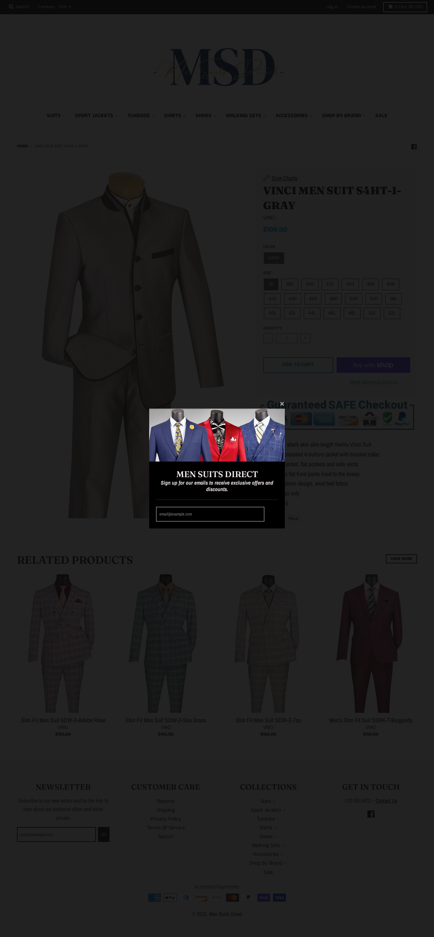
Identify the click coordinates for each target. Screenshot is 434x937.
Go (272, 514)
